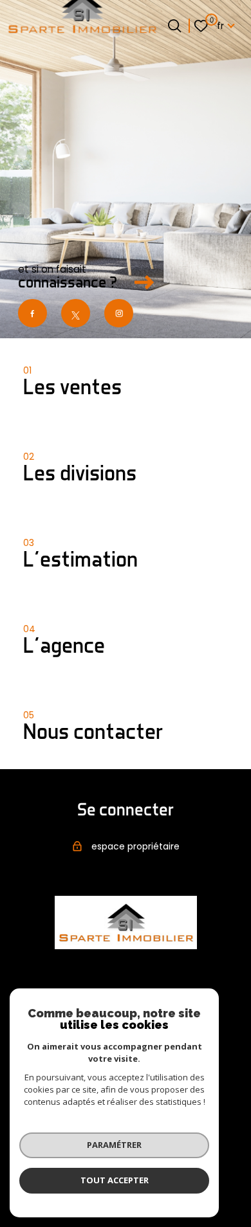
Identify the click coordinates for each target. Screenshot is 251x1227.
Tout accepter (114, 1180)
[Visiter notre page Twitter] (75, 313)
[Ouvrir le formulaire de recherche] (174, 26)
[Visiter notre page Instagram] (118, 313)
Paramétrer (114, 1144)
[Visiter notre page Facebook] (32, 313)
